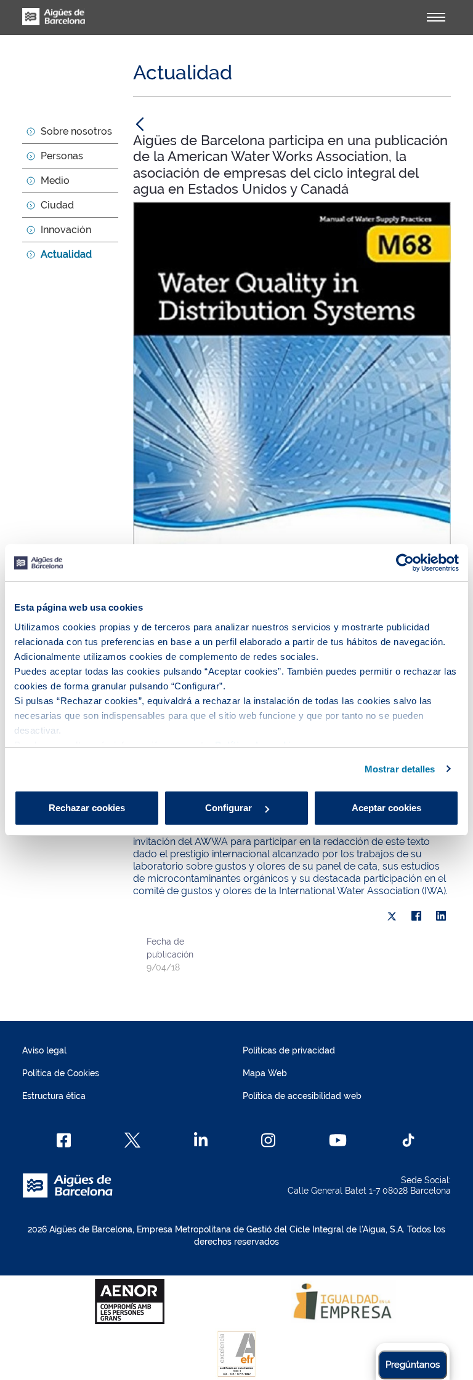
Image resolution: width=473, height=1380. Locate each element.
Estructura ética (54, 1096)
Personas (62, 156)
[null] (140, 124)
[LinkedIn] (441, 916)
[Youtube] (338, 1140)
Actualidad (66, 254)
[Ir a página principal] (53, 23)
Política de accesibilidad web (302, 1096)
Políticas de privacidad (289, 1050)
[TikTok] (408, 1140)
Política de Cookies (60, 1073)
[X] (392, 916)
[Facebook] (416, 916)
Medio (55, 180)
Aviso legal (44, 1050)
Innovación (66, 230)
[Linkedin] (201, 1140)
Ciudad (57, 205)
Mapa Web (265, 1073)
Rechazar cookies (87, 808)
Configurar (229, 808)
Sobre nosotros (76, 131)
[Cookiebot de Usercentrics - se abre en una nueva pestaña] (405, 562)
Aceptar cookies (386, 808)
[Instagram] (268, 1140)
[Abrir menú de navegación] (436, 17)
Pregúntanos (413, 1364)
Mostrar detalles (400, 769)
